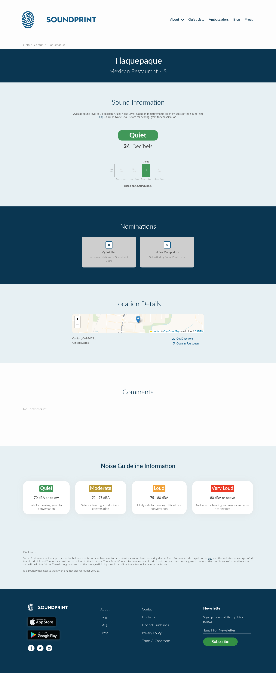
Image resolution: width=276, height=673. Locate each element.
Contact (147, 609)
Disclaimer (149, 617)
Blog (236, 19)
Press (249, 19)
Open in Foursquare (187, 343)
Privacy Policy (151, 633)
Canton (39, 44)
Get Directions (184, 339)
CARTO (199, 331)
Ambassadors (219, 19)
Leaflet (155, 331)
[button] (138, 319)
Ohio (26, 44)
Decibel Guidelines (155, 625)
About (175, 19)
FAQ (103, 625)
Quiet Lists (196, 19)
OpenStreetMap (171, 331)
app (101, 117)
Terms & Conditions (156, 641)
